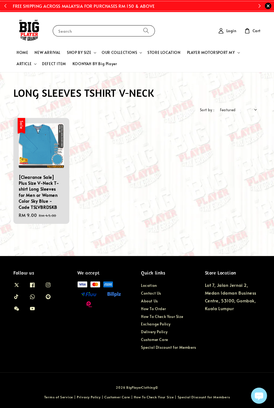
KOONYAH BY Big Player (95, 63)
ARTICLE (24, 63)
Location (149, 285)
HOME (22, 52)
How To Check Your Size (162, 316)
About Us (149, 300)
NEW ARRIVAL (47, 52)
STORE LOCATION (163, 52)
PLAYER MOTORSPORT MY (211, 52)
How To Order (153, 308)
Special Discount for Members (168, 347)
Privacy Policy (89, 397)
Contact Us (151, 293)
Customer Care (154, 339)
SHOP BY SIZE (79, 52)
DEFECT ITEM (54, 63)
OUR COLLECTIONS (119, 52)
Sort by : (207, 109)
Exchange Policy (156, 324)
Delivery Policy (154, 331)
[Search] (146, 30)
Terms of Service (58, 397)
